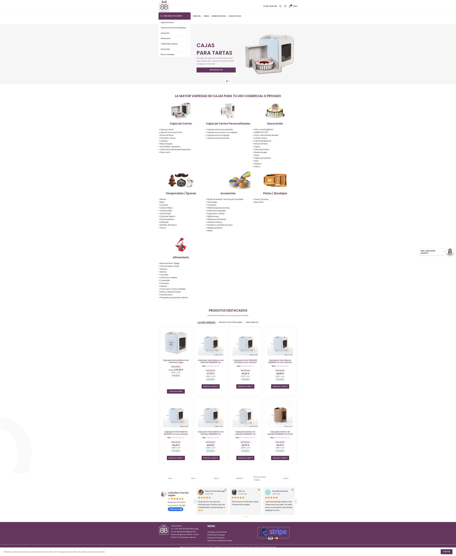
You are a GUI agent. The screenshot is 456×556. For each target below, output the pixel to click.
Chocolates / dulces (168, 138)
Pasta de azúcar (166, 295)
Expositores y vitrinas (216, 213)
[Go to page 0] (242, 516)
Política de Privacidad (216, 535)
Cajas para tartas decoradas (218, 138)
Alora (193, 478)
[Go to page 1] (244, 516)
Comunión (164, 205)
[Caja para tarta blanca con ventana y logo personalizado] (176, 343)
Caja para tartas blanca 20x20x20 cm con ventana (176, 433)
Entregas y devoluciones (217, 532)
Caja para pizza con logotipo (218, 135)
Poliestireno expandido (216, 210)
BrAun (285, 478)
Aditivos (163, 272)
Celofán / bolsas (260, 138)
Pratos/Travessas (261, 199)
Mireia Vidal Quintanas (282, 491)
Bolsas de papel (166, 144)
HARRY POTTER (261, 132)
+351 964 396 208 (181, 529)
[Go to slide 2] (229, 81)
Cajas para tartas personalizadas (220, 129)
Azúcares (163, 269)
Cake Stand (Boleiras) (262, 141)
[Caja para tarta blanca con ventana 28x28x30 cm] (210, 414)
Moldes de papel (260, 152)
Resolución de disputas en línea (219, 540)
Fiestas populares (167, 219)
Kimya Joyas (210, 491)
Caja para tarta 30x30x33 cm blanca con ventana (245, 361)
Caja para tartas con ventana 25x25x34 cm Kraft (280, 433)
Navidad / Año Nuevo (168, 225)
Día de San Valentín (167, 216)
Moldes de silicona (214, 222)
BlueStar (239, 478)
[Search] (280, 6)
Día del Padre (165, 213)
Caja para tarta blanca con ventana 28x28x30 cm (211, 433)
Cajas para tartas (167, 129)
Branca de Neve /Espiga (260, 478)
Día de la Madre (166, 208)
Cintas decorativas (261, 149)
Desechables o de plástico (170, 146)
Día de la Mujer (166, 210)
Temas (256, 155)
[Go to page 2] (246, 516)
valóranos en (174, 509)
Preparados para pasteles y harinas (174, 297)
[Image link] (163, 529)
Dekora (257, 166)
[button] (211, 386)
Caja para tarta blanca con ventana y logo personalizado (176, 361)
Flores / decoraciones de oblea (266, 135)
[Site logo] (164, 6)
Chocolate (164, 275)
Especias (163, 286)
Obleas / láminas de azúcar (170, 292)
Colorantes (164, 283)
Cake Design (212, 202)
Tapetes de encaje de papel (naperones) (175, 149)
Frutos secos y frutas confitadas (172, 289)
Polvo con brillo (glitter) (263, 129)
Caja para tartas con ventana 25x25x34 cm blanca (245, 433)
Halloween (164, 222)
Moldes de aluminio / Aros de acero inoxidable (225, 199)
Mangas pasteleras (214, 228)
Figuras (257, 146)
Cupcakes (164, 141)
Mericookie (243, 491)
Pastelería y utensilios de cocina (220, 225)
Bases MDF (259, 202)
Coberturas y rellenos (168, 277)
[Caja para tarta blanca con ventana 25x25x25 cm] (210, 343)
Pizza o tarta (165, 152)
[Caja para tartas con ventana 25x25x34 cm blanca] (245, 414)
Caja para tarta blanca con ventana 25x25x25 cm (211, 361)
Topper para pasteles (262, 158)
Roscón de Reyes (166, 135)
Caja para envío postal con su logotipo (222, 132)
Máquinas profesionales (216, 219)
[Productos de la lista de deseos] (285, 6)
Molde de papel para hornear (218, 208)
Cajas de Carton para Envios (171, 132)
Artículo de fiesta (261, 144)
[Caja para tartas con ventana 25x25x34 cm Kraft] (280, 414)
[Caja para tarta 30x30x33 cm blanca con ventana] (245, 343)
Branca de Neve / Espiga (169, 263)
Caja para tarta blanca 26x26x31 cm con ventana (280, 361)
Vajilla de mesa (213, 216)
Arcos (216, 478)
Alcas (170, 478)
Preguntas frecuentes (216, 538)
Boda (162, 202)
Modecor (257, 164)
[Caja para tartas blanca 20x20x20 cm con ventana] (176, 414)
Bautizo (163, 199)
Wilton (210, 230)
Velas (256, 161)
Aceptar (446, 552)
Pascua (163, 228)
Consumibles (165, 280)
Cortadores (211, 205)
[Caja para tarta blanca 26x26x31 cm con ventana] (280, 343)
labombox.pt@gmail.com (186, 531)
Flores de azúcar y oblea (169, 266)
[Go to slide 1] (227, 81)
